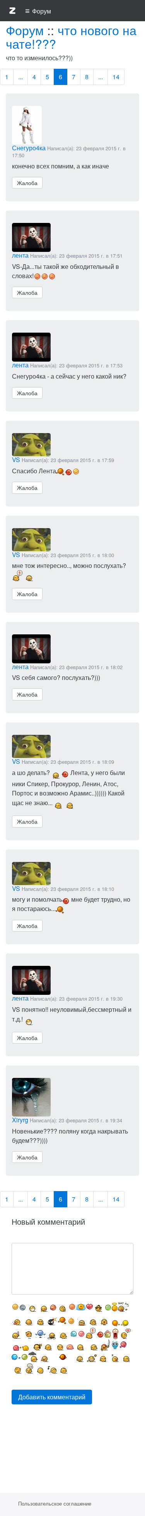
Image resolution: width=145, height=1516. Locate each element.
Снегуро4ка (29, 147)
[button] (12, 12)
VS (16, 459)
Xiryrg (20, 1119)
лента (20, 255)
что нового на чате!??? (71, 36)
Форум (25, 30)
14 (116, 76)
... (20, 76)
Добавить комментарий (51, 1396)
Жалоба (27, 183)
